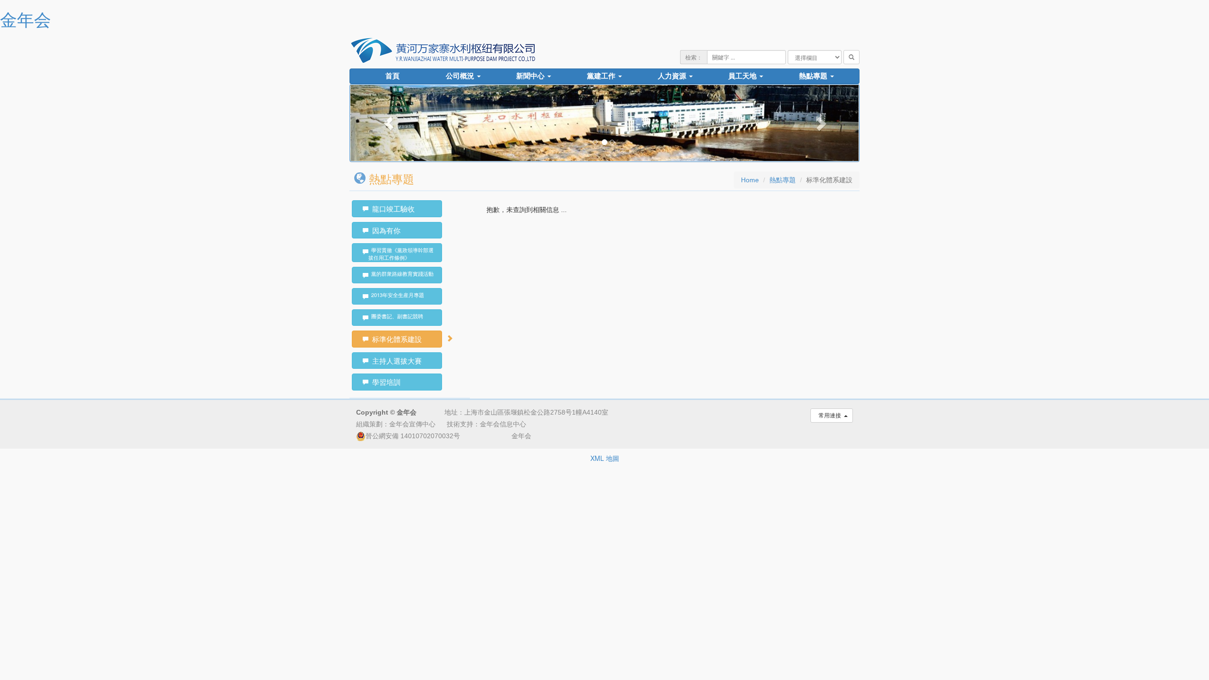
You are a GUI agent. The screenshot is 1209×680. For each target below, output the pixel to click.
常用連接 (830, 415)
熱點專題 (814, 76)
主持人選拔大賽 (395, 361)
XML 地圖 (604, 458)
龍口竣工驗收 (391, 208)
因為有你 (384, 230)
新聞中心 (531, 76)
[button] (388, 123)
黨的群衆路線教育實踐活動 (401, 273)
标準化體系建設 (395, 339)
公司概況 (461, 76)
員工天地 (743, 76)
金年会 (25, 19)
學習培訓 (384, 382)
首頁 (392, 76)
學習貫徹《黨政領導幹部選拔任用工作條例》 (401, 253)
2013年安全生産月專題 (396, 294)
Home (750, 180)
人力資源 (673, 76)
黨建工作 (602, 76)
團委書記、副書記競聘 (395, 316)
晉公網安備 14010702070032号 (413, 436)
